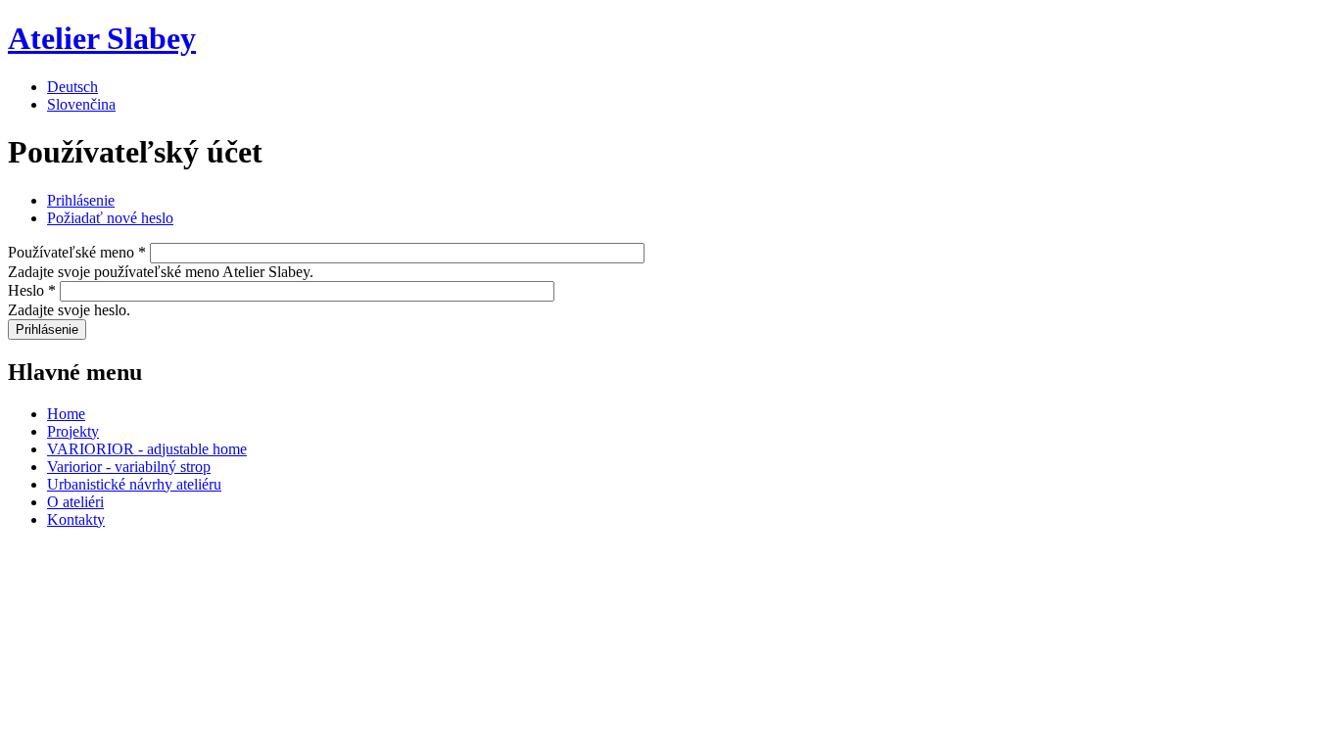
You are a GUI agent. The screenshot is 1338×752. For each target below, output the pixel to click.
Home (66, 413)
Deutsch (72, 86)
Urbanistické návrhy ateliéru (134, 484)
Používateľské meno (77, 252)
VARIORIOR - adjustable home (147, 449)
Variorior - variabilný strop (129, 466)
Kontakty (76, 519)
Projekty (73, 431)
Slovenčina (81, 104)
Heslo (32, 290)
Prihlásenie (81, 200)
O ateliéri (75, 502)
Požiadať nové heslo (110, 218)
